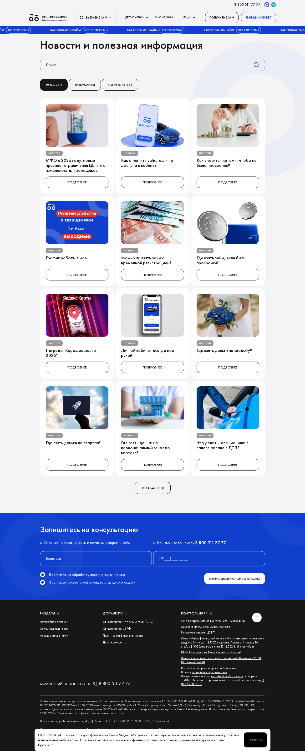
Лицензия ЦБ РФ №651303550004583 (205, 627)
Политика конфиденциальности (123, 635)
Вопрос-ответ (120, 85)
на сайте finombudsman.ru (227, 676)
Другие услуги (134, 17)
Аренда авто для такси (54, 635)
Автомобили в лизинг (53, 622)
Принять (255, 739)
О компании (163, 17)
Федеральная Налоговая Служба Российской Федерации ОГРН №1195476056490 (221, 660)
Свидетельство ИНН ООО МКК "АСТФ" (128, 622)
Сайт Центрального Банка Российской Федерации (213, 621)
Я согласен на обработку (87, 574)
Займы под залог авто (54, 629)
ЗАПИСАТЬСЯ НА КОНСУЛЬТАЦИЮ (234, 578)
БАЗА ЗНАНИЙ (51, 684)
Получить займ (221, 17)
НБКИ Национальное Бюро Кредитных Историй (211, 652)
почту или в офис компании (209, 672)
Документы (85, 85)
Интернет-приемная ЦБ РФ (198, 632)
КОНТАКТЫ (77, 684)
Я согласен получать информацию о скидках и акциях (92, 582)
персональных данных (107, 574)
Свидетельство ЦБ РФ (117, 629)
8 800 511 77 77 (247, 4)
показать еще (153, 488)
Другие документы (114, 642)
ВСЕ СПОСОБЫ (84, 30)
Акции (187, 17)
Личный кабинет (258, 17)
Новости (54, 85)
